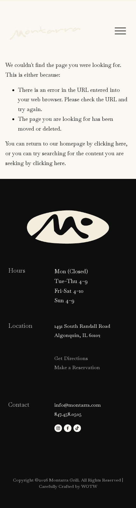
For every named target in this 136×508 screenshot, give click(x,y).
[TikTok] (77, 428)
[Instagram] (58, 428)
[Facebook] (67, 428)
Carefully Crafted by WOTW (68, 486)
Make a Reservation (77, 367)
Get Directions (71, 358)
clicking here (110, 143)
